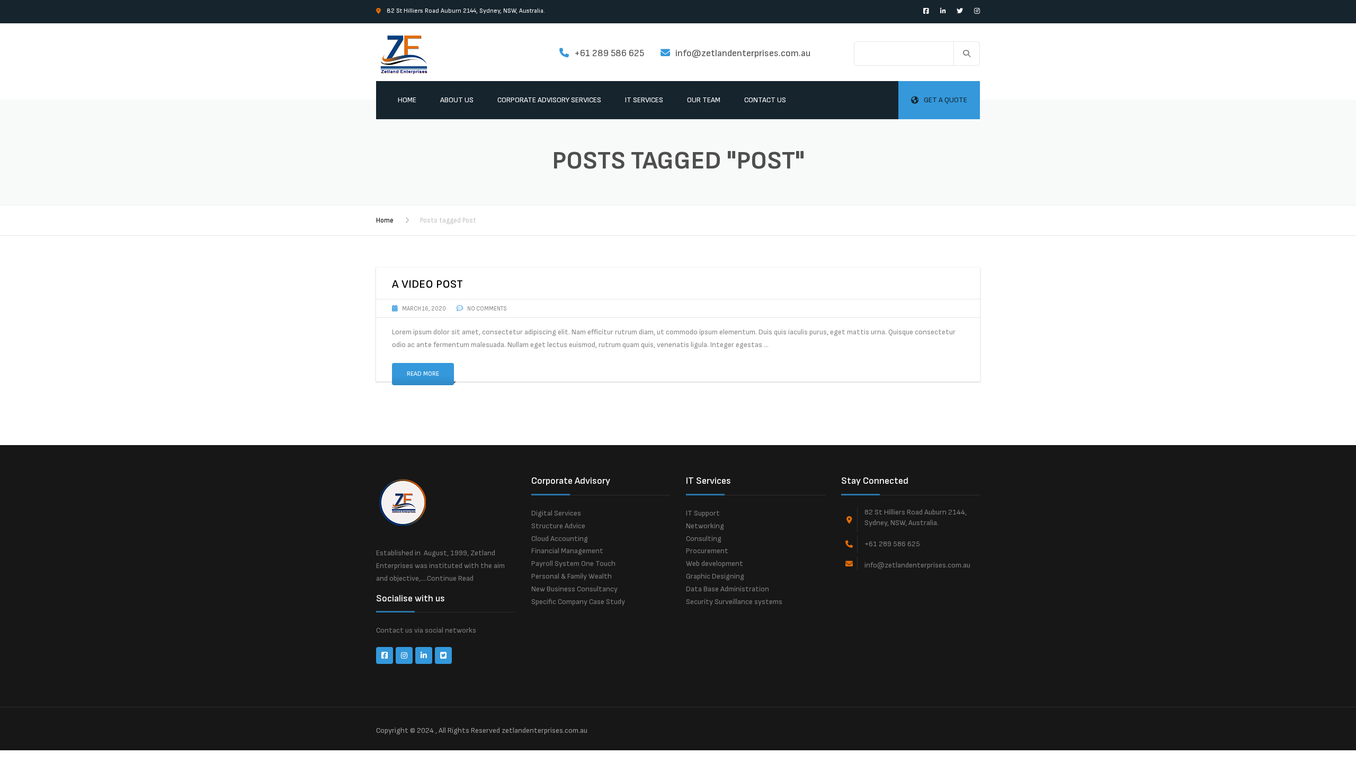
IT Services (644, 99)
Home (407, 99)
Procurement (707, 550)
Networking (705, 525)
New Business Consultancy (574, 588)
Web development (714, 563)
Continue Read (450, 578)
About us (457, 99)
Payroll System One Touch (573, 563)
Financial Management (567, 550)
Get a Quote (945, 99)
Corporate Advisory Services (549, 99)
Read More (423, 374)
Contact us (765, 99)
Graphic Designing (715, 576)
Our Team (703, 99)
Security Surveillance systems (734, 601)
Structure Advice (558, 525)
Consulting (703, 538)
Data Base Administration (727, 588)
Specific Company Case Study (578, 601)
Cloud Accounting (559, 538)
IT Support (703, 513)
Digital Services (556, 513)
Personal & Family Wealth (571, 576)
